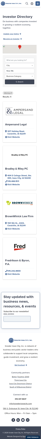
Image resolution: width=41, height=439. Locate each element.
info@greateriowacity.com (20, 403)
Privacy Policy (20, 429)
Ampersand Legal (16, 124)
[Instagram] (27, 420)
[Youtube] (23, 420)
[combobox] (19, 65)
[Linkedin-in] (18, 420)
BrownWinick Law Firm (19, 216)
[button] (19, 47)
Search (20, 81)
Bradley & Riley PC (16, 169)
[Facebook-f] (13, 420)
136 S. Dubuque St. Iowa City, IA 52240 (20, 408)
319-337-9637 (20, 399)
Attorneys (7, 93)
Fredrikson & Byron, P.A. (17, 262)
